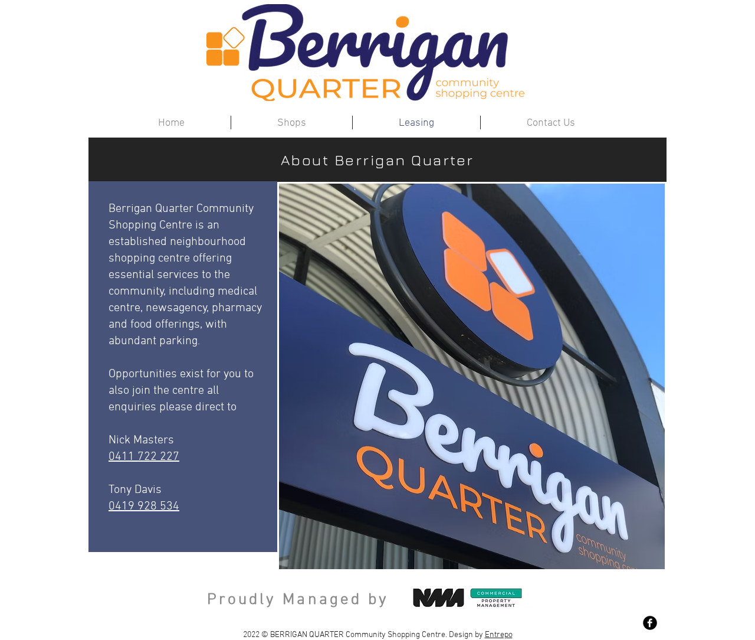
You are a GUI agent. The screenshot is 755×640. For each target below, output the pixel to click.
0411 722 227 (144, 457)
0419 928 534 (144, 506)
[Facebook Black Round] (650, 623)
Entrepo (499, 635)
